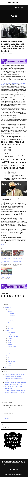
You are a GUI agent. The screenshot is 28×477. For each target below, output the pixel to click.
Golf (11, 319)
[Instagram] (22, 7)
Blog (13, 465)
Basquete (12, 315)
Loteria (9, 342)
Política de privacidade (14, 467)
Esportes (10, 311)
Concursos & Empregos (13, 336)
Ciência (9, 350)
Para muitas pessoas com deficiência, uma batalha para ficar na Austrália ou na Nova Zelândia (5, 259)
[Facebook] (16, 7)
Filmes (9, 322)
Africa (9, 357)
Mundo (9, 352)
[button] (2, 7)
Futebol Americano (14, 317)
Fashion (9, 340)
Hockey (12, 321)
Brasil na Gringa (11, 361)
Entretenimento (8, 307)
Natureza (10, 344)
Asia (9, 359)
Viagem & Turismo (12, 346)
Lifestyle (7, 330)
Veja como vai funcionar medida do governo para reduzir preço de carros (6, 276)
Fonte (2, 244)
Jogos (9, 324)
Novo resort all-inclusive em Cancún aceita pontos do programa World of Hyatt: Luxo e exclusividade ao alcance (15, 392)
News (6, 348)
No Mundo (7, 355)
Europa (9, 363)
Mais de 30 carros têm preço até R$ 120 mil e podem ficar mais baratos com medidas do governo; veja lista (18, 259)
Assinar (7, 418)
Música (9, 326)
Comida (9, 334)
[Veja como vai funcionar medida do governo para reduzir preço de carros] (6, 270)
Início (5, 465)
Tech (6, 367)
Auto (14, 15)
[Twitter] (19, 7)
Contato (22, 465)
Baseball (12, 313)
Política (9, 353)
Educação (10, 338)
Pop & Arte (10, 328)
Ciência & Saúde (11, 332)
